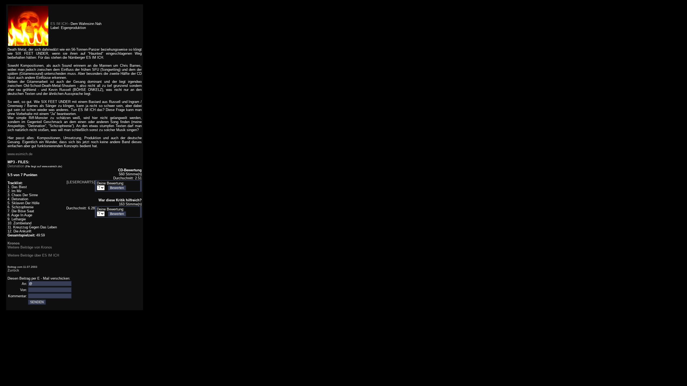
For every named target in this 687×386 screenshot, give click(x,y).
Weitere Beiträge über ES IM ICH (33, 255)
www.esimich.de (20, 154)
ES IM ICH (59, 24)
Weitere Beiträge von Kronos (30, 247)
